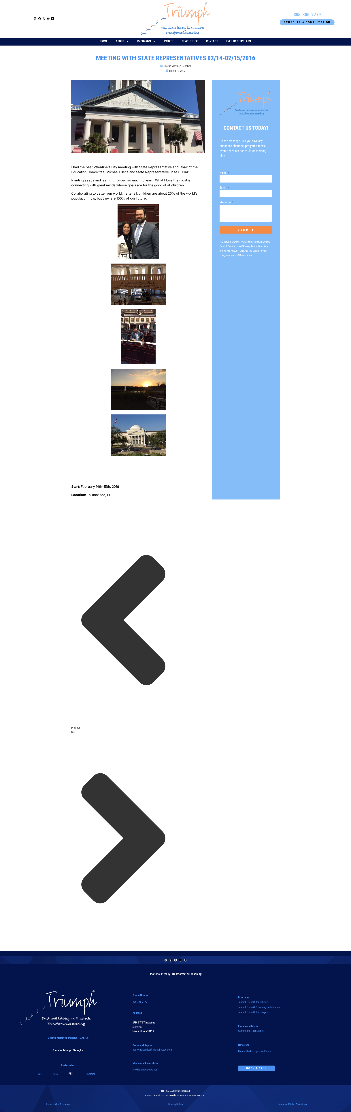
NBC (40, 1074)
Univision (90, 1074)
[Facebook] (170, 960)
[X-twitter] (175, 960)
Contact (212, 41)
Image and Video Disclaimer (292, 1104)
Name (223, 172)
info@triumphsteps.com (145, 1069)
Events (168, 41)
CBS (55, 1074)
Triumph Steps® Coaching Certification (259, 1007)
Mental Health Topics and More (254, 1051)
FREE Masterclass (238, 41)
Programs (144, 41)
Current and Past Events (251, 1030)
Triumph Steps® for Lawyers (253, 1012)
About (120, 41)
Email (223, 187)
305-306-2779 (140, 1001)
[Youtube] (180, 960)
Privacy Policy (175, 1104)
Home (103, 41)
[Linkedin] (185, 960)
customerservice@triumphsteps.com (152, 1049)
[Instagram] (35, 18)
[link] (44, 19)
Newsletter (190, 41)
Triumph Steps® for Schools (253, 1002)
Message (225, 202)
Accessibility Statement (58, 1104)
